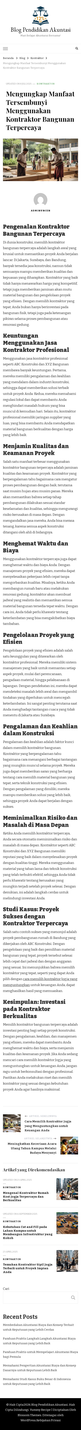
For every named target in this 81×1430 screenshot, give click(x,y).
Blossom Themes (29, 1415)
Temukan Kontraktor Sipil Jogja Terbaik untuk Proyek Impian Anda (27, 1268)
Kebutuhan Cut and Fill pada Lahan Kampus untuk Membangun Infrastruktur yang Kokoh (27, 1232)
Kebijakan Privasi (48, 1420)
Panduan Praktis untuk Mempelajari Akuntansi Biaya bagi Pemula (40, 1354)
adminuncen (40, 210)
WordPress (28, 1420)
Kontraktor (46, 83)
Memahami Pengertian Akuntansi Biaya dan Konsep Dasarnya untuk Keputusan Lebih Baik (39, 1368)
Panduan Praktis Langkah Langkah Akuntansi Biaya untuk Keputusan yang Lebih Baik (39, 1341)
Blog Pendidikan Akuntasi (41, 29)
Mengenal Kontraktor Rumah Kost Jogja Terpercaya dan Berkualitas (26, 1196)
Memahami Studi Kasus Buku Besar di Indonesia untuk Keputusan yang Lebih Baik (37, 1381)
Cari (6, 1289)
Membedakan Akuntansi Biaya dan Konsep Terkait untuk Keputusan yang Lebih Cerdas (38, 1327)
